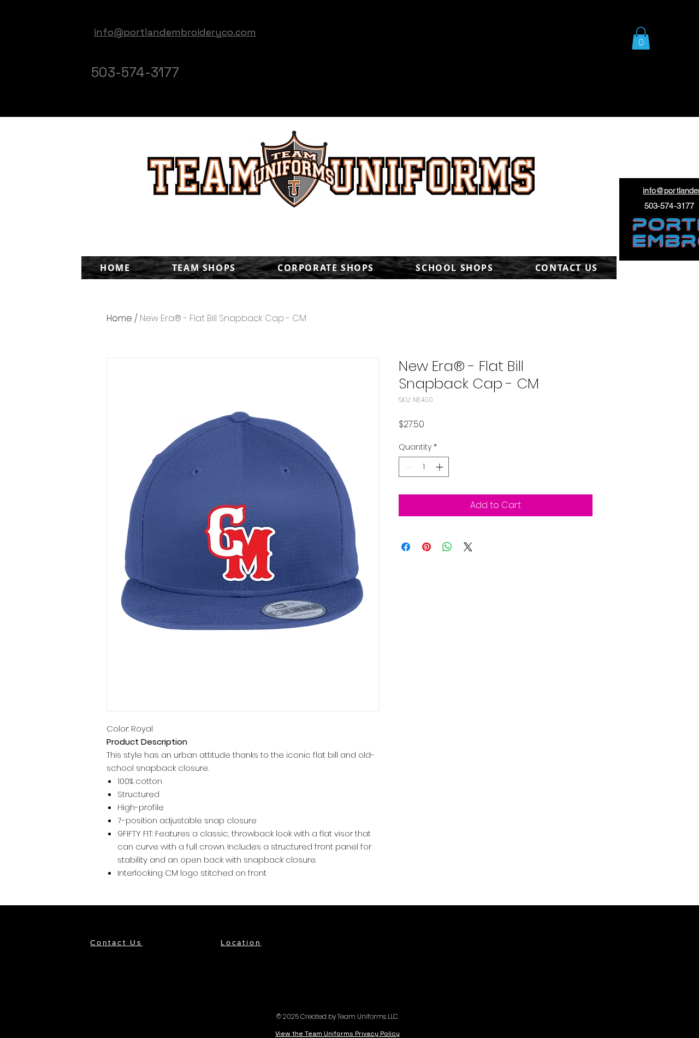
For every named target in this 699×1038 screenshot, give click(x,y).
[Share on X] (468, 546)
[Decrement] (407, 466)
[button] (640, 38)
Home (119, 318)
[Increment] (440, 466)
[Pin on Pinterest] (426, 546)
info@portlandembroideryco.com (175, 32)
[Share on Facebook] (405, 546)
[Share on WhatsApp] (447, 546)
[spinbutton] (424, 466)
